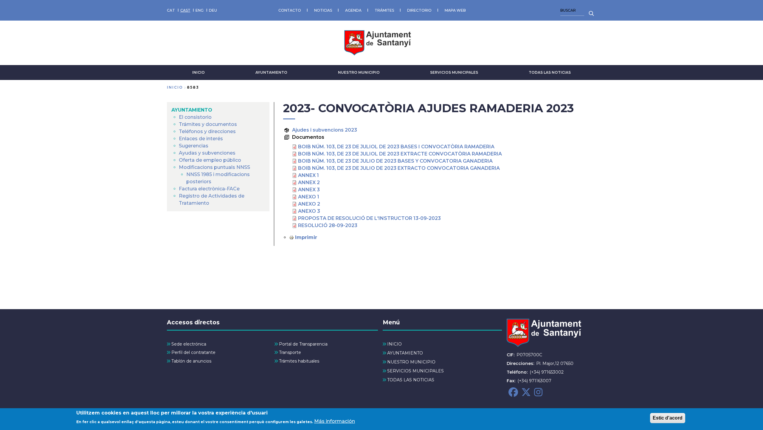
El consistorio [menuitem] (195, 117)
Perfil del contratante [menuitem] (193, 352)
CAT (171, 10)
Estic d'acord (668, 417)
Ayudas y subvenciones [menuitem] (207, 153)
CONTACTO (289, 10)
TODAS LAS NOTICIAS (550, 72)
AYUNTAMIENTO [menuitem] (191, 110)
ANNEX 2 (309, 182)
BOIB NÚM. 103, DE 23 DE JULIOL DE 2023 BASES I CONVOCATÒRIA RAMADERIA (396, 147)
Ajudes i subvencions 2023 (324, 130)
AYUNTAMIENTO (271, 72)
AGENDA (353, 10)
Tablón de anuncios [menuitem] (191, 361)
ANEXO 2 (309, 204)
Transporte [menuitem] (290, 352)
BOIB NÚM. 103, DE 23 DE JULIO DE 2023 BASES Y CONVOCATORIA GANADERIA (395, 161)
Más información (334, 421)
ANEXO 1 (308, 197)
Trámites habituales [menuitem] (299, 361)
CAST (185, 10)
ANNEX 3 (309, 189)
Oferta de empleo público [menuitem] (210, 160)
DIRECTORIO (419, 10)
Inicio (175, 87)
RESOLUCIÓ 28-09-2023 (327, 225)
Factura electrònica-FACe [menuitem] (209, 189)
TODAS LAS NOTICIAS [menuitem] (410, 380)
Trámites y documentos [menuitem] (208, 124)
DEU (213, 10)
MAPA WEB (455, 10)
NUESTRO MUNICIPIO (359, 72)
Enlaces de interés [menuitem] (201, 138)
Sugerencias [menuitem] (193, 146)
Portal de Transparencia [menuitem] (303, 344)
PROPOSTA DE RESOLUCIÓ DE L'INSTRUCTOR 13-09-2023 (369, 218)
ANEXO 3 (309, 211)
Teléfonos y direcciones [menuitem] (207, 131)
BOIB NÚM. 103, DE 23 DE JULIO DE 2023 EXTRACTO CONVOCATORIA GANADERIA (399, 168)
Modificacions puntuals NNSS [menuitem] (214, 167)
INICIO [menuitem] (394, 344)
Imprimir (306, 237)
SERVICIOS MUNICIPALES (454, 72)
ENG (200, 10)
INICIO (198, 72)
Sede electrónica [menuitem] (188, 344)
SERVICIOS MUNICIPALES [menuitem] (415, 371)
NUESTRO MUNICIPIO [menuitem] (411, 362)
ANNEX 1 (308, 175)
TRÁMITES (384, 10)
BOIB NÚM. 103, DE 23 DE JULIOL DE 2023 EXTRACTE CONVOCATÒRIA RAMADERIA (400, 154)
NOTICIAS (323, 10)
